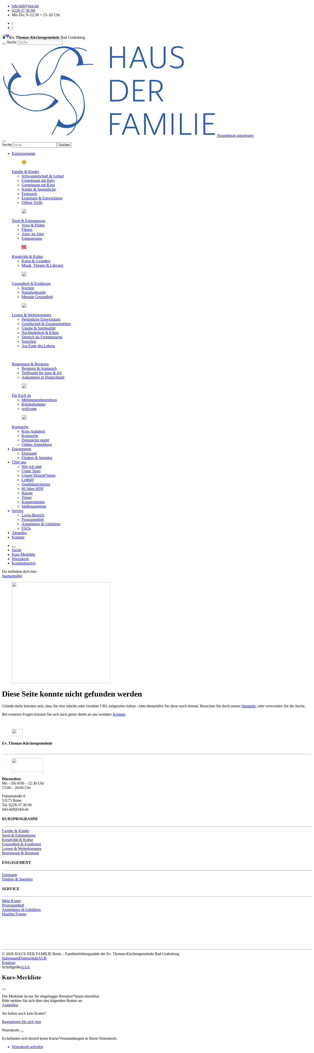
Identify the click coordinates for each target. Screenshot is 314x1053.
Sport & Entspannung (28, 221)
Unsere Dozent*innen (38, 475)
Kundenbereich (24, 563)
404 (19, 576)
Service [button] (17, 511)
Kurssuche (20, 427)
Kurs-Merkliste (23, 554)
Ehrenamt (29, 453)
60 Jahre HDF (33, 489)
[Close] (22, 1031)
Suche (12, 42)
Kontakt (18, 537)
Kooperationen (33, 502)
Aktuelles (19, 533)
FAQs (26, 528)
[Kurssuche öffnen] (14, 547)
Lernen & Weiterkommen (31, 315)
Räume (27, 493)
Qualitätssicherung (36, 484)
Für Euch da (21, 395)
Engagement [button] (21, 449)
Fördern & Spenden (37, 458)
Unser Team (31, 471)
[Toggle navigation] (4, 141)
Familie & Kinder (25, 172)
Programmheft (33, 519)
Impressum (10, 958)
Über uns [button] (19, 462)
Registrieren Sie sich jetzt (21, 1022)
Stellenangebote (34, 506)
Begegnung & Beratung (30, 364)
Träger (27, 497)
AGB (42, 958)
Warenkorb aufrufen (27, 1047)
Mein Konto (11, 901)
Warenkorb (20, 559)
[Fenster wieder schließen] (4, 989)
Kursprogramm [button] (23, 153)
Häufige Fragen (14, 914)
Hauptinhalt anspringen (234, 135)
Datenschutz (28, 958)
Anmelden (10, 1005)
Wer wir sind (31, 466)
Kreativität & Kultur (27, 256)
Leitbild (28, 480)
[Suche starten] (4, 43)
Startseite (9, 576)
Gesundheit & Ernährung (31, 283)
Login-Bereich (33, 515)
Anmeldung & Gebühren (41, 524)
